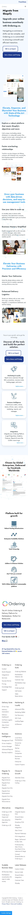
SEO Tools (18, 718)
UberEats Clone (19, 778)
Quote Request (6, 672)
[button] (25, 6)
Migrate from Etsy (7, 796)
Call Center (18, 691)
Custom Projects (20, 765)
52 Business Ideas (7, 872)
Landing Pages (19, 721)
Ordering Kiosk (19, 688)
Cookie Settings (6, 913)
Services (4, 678)
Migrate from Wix (7, 788)
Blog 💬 (5, 641)
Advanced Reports (7, 749)
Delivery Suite (7, 702)
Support (4, 690)
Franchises (22, 2)
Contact (4, 669)
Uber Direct (18, 830)
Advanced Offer (19, 709)
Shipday (17, 883)
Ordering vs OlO (7, 812)
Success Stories (6, 681)
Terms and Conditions (16, 904)
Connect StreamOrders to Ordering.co (20, 856)
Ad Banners (18, 724)
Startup (17, 748)
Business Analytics (7, 752)
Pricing (4, 684)
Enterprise (18, 762)
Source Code (19, 872)
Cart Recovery (19, 715)
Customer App (19, 680)
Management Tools (7, 740)
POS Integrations (20, 836)
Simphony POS (19, 822)
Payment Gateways (20, 833)
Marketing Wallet (20, 712)
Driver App (5, 707)
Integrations (5, 675)
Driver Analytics (6, 743)
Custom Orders (19, 869)
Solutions (18, 734)
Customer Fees (19, 880)
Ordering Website (20, 672)
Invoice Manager (7, 746)
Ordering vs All (6, 825)
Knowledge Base (7, 687)
